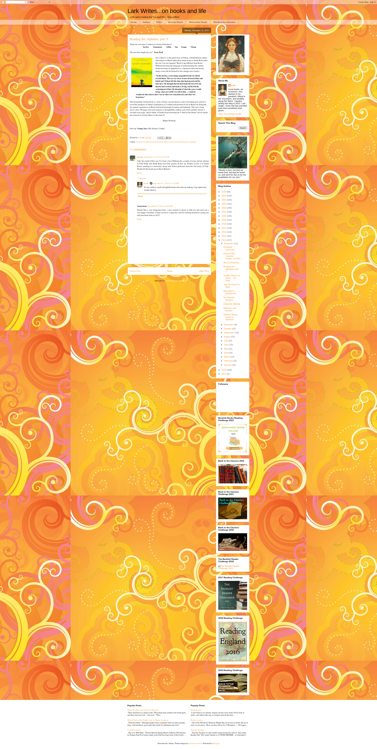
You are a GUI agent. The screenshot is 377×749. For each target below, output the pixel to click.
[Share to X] (164, 137)
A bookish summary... (229, 248)
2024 (224, 200)
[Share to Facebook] (167, 137)
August (227, 336)
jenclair (140, 156)
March (227, 357)
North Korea (164, 141)
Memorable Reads (198, 22)
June (226, 344)
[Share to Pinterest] (169, 137)
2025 (224, 196)
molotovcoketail (195, 743)
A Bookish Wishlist (231, 304)
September (229, 332)
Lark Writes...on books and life (167, 11)
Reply (139, 172)
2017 (224, 228)
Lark (146, 183)
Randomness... (196, 710)
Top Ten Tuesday (197, 730)
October (228, 328)
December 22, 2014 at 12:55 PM (166, 183)
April (226, 353)
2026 (224, 192)
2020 (224, 216)
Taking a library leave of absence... (230, 317)
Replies (143, 178)
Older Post (204, 270)
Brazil (149, 141)
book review (141, 141)
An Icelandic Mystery (229, 298)
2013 (224, 370)
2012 (224, 374)
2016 (224, 232)
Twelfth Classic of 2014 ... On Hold (231, 278)
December (229, 243)
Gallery (146, 22)
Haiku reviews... (197, 720)
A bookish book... (134, 730)
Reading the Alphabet (224, 22)
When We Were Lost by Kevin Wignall (142, 710)
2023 (224, 204)
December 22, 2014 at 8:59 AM (156, 157)
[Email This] (158, 137)
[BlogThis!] (161, 137)
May (226, 349)
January (228, 365)
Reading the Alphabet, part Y (231, 269)
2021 (224, 212)
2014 (224, 240)
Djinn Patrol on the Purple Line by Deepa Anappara (147, 720)
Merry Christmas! (231, 262)
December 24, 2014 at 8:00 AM (160, 206)
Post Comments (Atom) (175, 280)
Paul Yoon (174, 141)
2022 (224, 208)
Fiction (155, 141)
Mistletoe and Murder (229, 309)
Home (134, 22)
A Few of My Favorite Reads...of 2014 (231, 256)
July (226, 340)
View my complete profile (230, 114)
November (229, 324)
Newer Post (135, 270)
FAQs (159, 22)
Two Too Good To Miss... (231, 285)
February (228, 361)
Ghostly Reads (175, 22)
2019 (224, 220)
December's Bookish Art (229, 292)
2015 (224, 236)
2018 (224, 224)
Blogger (216, 743)
